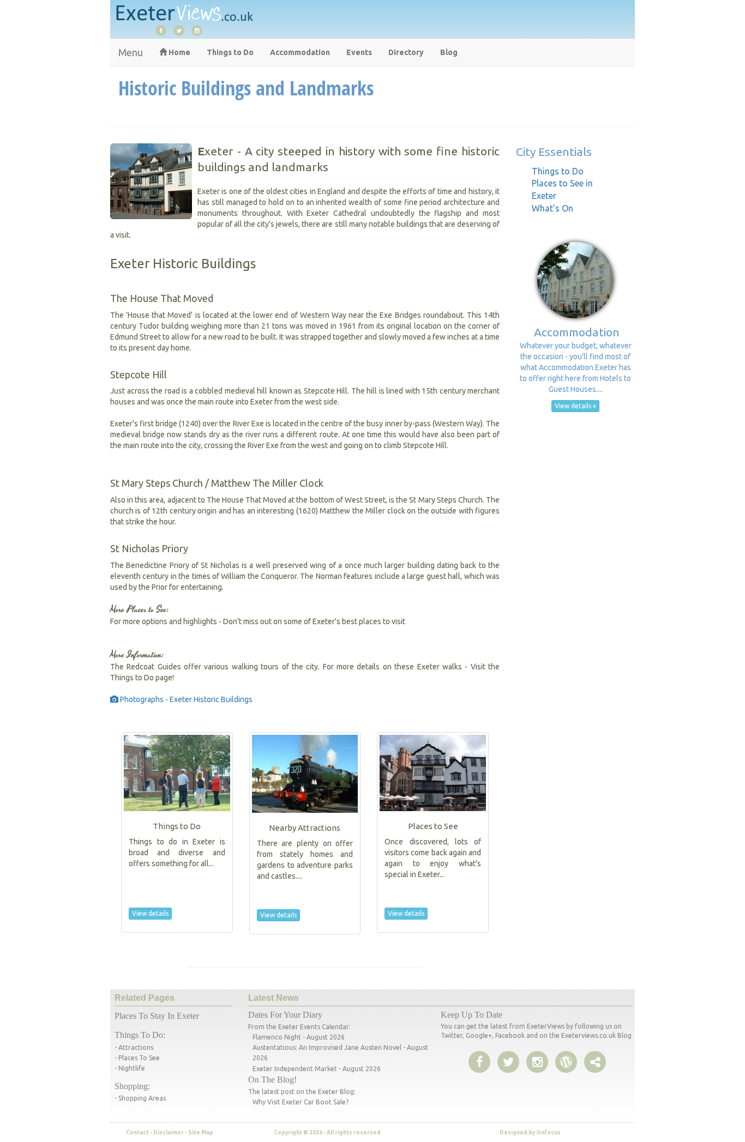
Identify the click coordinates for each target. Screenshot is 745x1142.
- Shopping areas (140, 1098)
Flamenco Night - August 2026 (299, 1037)
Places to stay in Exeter (157, 1015)
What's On (552, 208)
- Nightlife (130, 1068)
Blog (449, 52)
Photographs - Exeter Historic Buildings (185, 699)
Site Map (200, 1132)
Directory (406, 52)
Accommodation (300, 52)
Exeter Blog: (337, 1091)
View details (150, 913)
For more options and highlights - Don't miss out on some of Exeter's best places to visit (257, 621)
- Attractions (134, 1047)
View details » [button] (575, 405)
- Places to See (137, 1057)
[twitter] (181, 30)
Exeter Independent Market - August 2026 (317, 1068)
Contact (137, 1132)
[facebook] (163, 30)
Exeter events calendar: (314, 1026)
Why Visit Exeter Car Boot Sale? (301, 1101)
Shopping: (132, 1086)
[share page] (566, 1062)
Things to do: (140, 1035)
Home (178, 52)
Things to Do (230, 52)
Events (359, 52)
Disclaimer (168, 1132)
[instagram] (199, 30)
